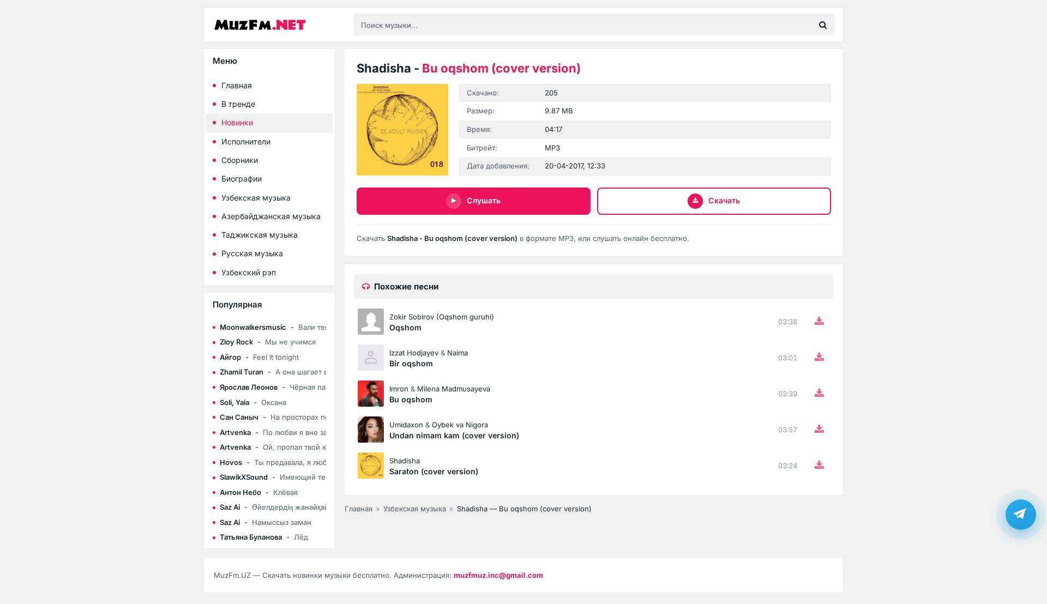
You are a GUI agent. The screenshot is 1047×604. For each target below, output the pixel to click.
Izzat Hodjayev (413, 352)
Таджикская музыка (259, 234)
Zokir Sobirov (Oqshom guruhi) (441, 316)
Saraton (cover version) (433, 471)
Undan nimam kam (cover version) (454, 435)
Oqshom (405, 327)
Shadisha (404, 460)
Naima (457, 352)
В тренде (238, 103)
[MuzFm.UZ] (278, 25)
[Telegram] (1021, 514)
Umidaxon (406, 424)
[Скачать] (819, 321)
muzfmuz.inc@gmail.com (498, 575)
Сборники (239, 160)
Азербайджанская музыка (271, 216)
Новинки (237, 122)
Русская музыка (252, 253)
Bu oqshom (410, 399)
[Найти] (822, 24)
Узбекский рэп (248, 272)
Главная (236, 85)
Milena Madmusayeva (453, 388)
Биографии (241, 178)
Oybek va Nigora (460, 424)
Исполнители (245, 141)
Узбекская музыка (256, 197)
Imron (398, 388)
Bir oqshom (411, 363)
